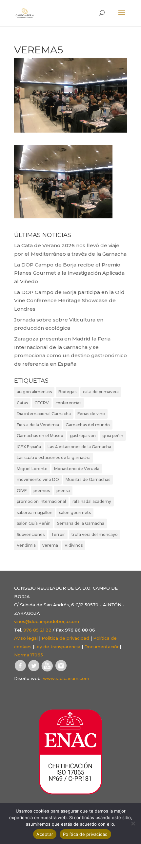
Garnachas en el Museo (40, 435)
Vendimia (26, 545)
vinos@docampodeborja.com (46, 621)
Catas (22, 402)
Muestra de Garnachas (88, 479)
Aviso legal (26, 638)
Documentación (102, 646)
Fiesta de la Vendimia (38, 424)
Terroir (58, 534)
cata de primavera (101, 391)
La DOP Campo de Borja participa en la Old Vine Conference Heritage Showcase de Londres (69, 300)
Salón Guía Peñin (33, 523)
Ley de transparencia (57, 646)
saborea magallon (34, 512)
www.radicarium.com (66, 678)
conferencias (68, 402)
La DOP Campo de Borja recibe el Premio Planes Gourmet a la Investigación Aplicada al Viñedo (69, 273)
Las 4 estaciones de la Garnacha (79, 446)
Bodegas (67, 391)
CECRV (41, 402)
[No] (133, 823)
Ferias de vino (91, 413)
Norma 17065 (28, 654)
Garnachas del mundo (88, 424)
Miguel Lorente (32, 468)
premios (41, 490)
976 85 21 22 (37, 630)
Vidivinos (74, 545)
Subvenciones (31, 534)
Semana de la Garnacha (80, 523)
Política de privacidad (65, 638)
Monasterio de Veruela (76, 468)
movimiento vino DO (38, 479)
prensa (63, 490)
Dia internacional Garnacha (44, 413)
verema (50, 545)
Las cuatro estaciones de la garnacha (54, 457)
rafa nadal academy (91, 501)
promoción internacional (41, 501)
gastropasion (83, 435)
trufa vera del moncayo (94, 534)
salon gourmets (75, 512)
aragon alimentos (34, 391)
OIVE (22, 490)
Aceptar (44, 834)
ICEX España (29, 446)
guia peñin (112, 435)
